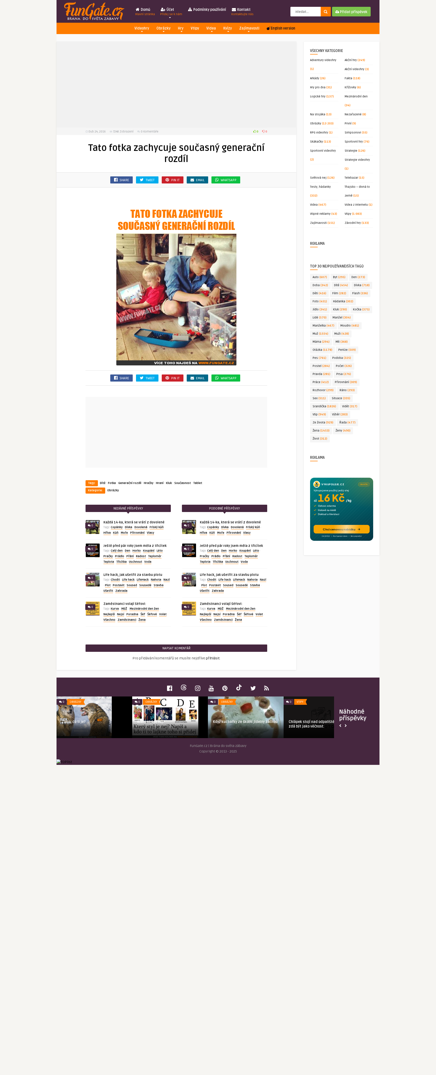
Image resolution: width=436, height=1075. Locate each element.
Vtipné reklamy (320, 214)
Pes (319, 358)
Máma (321, 342)
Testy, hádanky (320, 187)
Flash (360, 293)
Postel (321, 366)
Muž (320, 334)
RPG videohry (319, 133)
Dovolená (140, 527)
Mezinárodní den (356, 96)
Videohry (141, 28)
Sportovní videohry (323, 151)
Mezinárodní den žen (144, 609)
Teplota (108, 562)
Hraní (160, 483)
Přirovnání (137, 533)
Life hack (128, 580)
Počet (344, 366)
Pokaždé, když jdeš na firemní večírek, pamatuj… (255, 724)
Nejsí (120, 614)
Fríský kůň (157, 527)
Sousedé (145, 585)
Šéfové (152, 614)
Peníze (347, 350)
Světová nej (318, 178)
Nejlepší (109, 614)
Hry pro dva (317, 87)
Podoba (341, 358)
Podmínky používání (209, 10)
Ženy (343, 431)
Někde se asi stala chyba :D (170, 722)
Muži (341, 334)
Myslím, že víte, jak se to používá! (99, 722)
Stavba (159, 585)
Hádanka (343, 301)
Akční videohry (354, 69)
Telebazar (351, 178)
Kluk (169, 483)
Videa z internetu (356, 205)
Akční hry (351, 60)
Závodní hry (353, 223)
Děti (319, 293)
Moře (124, 533)
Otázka (322, 350)
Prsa (343, 374)
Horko (136, 551)
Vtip (319, 414)
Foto (320, 301)
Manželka (323, 326)
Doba (320, 285)
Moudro (349, 326)
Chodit (115, 580)
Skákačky (316, 142)
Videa (211, 28)
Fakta (348, 78)
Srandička (324, 406)
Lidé (319, 317)
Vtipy (195, 28)
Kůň (115, 533)
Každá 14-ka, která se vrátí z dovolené (134, 522)
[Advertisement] (176, 84)
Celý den (117, 551)
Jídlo (320, 309)
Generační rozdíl (129, 483)
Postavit (118, 585)
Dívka (128, 527)
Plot (108, 585)
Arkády (314, 78)
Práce (321, 382)
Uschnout (135, 562)
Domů (145, 12)
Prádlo (119, 556)
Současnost (182, 483)
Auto (320, 277)
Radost (141, 556)
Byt (339, 277)
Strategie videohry (357, 160)
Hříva (107, 533)
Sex (319, 398)
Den (127, 551)
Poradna (132, 614)
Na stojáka (317, 114)
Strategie (351, 151)
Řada (347, 422)
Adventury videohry (323, 60)
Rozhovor (323, 390)
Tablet (197, 483)
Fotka (112, 483)
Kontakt (242, 12)
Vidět (349, 406)
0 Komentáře (149, 131)
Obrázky (163, 28)
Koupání (148, 551)
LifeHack (143, 580)
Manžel (342, 317)
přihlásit (213, 658)
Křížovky (350, 87)
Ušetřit (108, 591)
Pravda (321, 374)
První (348, 123)
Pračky (108, 556)
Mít (342, 342)
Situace (341, 398)
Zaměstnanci (127, 620)
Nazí (167, 580)
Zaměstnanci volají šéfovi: (124, 604)
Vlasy (150, 533)
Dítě (102, 483)
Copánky (117, 527)
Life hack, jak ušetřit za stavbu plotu (132, 575)
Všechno (109, 620)
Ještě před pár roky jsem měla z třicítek (135, 546)
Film (339, 293)
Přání (130, 556)
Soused (132, 585)
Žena (142, 620)
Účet (171, 12)
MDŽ (124, 609)
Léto (160, 551)
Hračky (148, 483)
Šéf (143, 614)
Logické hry (317, 96)
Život (320, 439)
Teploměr (154, 556)
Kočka (361, 309)
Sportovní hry (354, 142)
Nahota (156, 580)
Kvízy (227, 28)
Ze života (323, 422)
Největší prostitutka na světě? (324, 722)
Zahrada (121, 591)
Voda (147, 562)
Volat (163, 614)
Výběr (340, 414)
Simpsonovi (353, 133)
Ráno (347, 390)
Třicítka (121, 562)
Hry (180, 28)
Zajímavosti (249, 28)
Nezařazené (353, 114)
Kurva (115, 609)
